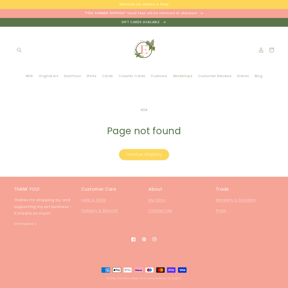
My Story (157, 200)
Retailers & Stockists (236, 200)
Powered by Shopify (168, 278)
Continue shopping (144, 154)
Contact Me (160, 210)
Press (221, 210)
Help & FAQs (93, 200)
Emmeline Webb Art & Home (136, 278)
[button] (19, 50)
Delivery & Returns (99, 210)
